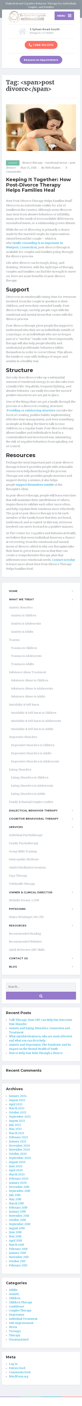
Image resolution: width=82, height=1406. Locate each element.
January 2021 (17, 1141)
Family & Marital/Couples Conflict (31, 802)
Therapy (13, 163)
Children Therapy (20, 1302)
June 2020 (15, 1166)
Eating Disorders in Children (29, 777)
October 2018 (17, 1220)
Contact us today (63, 560)
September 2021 (19, 1116)
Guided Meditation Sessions (27, 867)
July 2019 (14, 1195)
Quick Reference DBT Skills (27, 950)
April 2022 (15, 1104)
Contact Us (18, 958)
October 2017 (17, 1261)
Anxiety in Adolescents (26, 623)
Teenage (15, 1331)
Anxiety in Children (23, 615)
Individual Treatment (23, 1319)
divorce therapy (32, 162)
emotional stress (56, 162)
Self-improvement (21, 1323)
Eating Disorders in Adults (28, 794)
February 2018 (18, 1249)
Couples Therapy (20, 1310)
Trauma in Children (24, 648)
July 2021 (15, 1125)
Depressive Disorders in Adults (31, 753)
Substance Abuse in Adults (28, 696)
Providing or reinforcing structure (31, 410)
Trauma (14, 640)
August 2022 (17, 1100)
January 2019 (17, 1211)
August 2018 (17, 1228)
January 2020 (18, 1183)
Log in (13, 1364)
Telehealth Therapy (22, 884)
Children (14, 1298)
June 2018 (15, 1232)
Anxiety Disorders (21, 607)
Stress (13, 1327)
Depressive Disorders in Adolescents (35, 761)
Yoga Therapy (18, 875)
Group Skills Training (23, 851)
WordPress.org (18, 1376)
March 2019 (16, 1203)
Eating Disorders (20, 769)
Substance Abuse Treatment (27, 672)
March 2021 (16, 1133)
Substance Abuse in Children (29, 680)
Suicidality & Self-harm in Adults (32, 729)
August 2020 (17, 1162)
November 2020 (19, 1149)
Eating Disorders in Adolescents (32, 785)
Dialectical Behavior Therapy (33, 810)
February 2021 (18, 1137)
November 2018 (19, 1215)
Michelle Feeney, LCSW (24, 900)
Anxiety (14, 1294)
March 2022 (16, 1108)
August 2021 (17, 1121)
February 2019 (18, 1207)
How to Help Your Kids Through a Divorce (36, 1053)
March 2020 (17, 1174)
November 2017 (19, 1257)
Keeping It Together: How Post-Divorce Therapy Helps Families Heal (38, 185)
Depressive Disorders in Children (32, 745)
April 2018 (15, 1240)
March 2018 (16, 1244)
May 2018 (15, 1236)
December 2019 (19, 1187)
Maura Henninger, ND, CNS (26, 917)
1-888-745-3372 (43, 45)
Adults (13, 1290)
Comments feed (19, 1372)
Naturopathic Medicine (24, 859)
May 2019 (15, 1199)
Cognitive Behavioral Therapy (33, 818)
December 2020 (19, 1145)
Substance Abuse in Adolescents (32, 688)
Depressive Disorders (23, 737)
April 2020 (16, 1170)
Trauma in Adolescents (26, 656)
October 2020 (18, 1154)
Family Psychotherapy (23, 843)
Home (13, 591)
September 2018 (19, 1224)
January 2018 (17, 1253)
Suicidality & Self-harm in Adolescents (36, 721)
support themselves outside (35, 484)
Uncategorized (18, 1339)
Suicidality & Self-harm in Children (33, 713)
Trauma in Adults (22, 664)
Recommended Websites (25, 941)
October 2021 (17, 1112)
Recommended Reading (25, 933)
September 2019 (19, 1191)
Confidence (16, 1306)
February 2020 (18, 1178)
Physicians (17, 908)
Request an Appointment (41, 59)
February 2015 (18, 1265)
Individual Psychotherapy (26, 835)
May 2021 (15, 1129)
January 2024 (18, 1096)
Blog (13, 966)
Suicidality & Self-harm (24, 704)
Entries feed (17, 1368)
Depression (16, 1314)
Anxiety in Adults (22, 631)
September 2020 (20, 1158)
